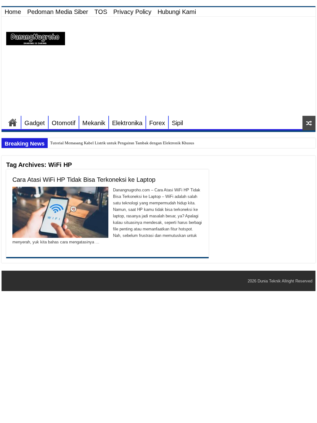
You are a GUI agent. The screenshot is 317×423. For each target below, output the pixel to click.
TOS (100, 11)
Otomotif (64, 123)
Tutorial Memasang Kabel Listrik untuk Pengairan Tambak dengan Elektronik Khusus (122, 143)
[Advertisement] (198, 66)
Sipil (177, 123)
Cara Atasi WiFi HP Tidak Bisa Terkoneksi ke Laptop (83, 179)
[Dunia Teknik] (35, 38)
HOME (13, 122)
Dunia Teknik (270, 281)
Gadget (34, 123)
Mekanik (93, 123)
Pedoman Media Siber (57, 11)
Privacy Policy (132, 11)
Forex (157, 123)
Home (13, 11)
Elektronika (127, 123)
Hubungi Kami (177, 11)
